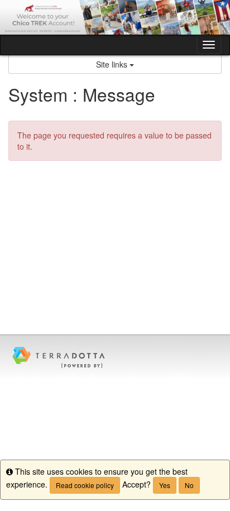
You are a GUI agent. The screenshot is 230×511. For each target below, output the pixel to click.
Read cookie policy (85, 485)
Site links (113, 64)
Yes (164, 485)
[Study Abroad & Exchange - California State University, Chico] (115, 17)
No (189, 485)
